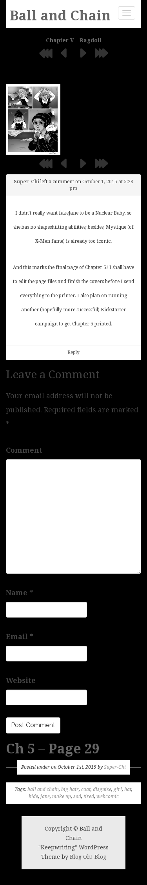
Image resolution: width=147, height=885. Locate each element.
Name (19, 593)
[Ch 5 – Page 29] (33, 119)
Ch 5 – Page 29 (53, 749)
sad (77, 796)
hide (33, 796)
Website (21, 680)
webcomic (107, 796)
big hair (70, 789)
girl (118, 789)
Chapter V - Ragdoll (74, 40)
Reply (73, 352)
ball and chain (43, 789)
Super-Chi (26, 181)
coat (86, 789)
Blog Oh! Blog (88, 857)
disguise (102, 789)
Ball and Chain (60, 15)
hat (127, 789)
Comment (24, 450)
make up (61, 796)
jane (45, 796)
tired (88, 796)
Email (19, 636)
